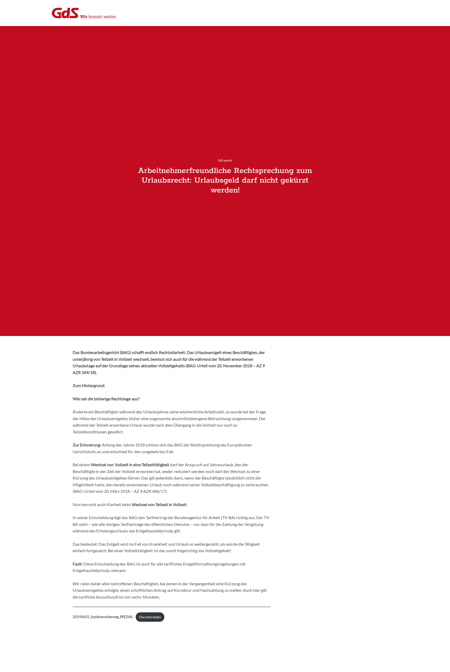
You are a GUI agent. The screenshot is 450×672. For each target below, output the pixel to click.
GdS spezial (225, 160)
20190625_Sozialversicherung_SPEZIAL (103, 617)
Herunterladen (150, 617)
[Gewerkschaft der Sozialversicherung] (84, 13)
